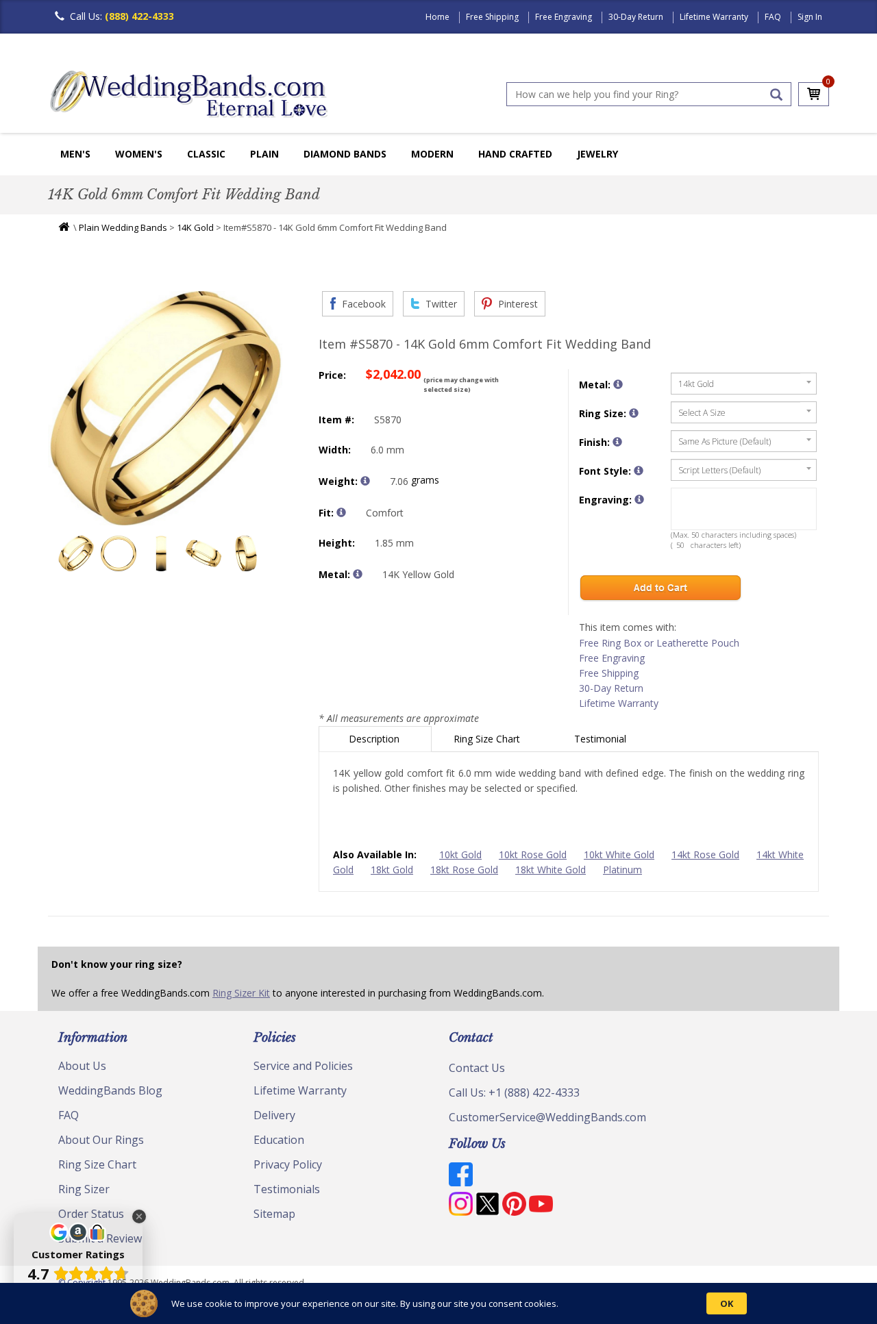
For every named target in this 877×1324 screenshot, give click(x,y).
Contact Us (477, 1067)
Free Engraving (563, 17)
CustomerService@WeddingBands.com (547, 1117)
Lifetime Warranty (714, 17)
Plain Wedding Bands (123, 227)
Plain (264, 153)
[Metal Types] (357, 574)
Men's (75, 153)
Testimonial (601, 738)
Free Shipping (492, 17)
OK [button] (726, 1303)
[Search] (776, 94)
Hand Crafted (515, 153)
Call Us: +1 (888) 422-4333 (514, 1092)
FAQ (773, 17)
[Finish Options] (617, 442)
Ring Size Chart (488, 738)
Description (375, 738)
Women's (138, 153)
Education (279, 1139)
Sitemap (274, 1213)
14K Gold (195, 227)
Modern (432, 153)
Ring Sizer (84, 1189)
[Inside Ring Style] (341, 512)
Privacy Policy (288, 1164)
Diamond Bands (345, 153)
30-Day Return (635, 17)
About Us (82, 1065)
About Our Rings (101, 1139)
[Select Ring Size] (634, 413)
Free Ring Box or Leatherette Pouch (659, 642)
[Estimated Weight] (365, 481)
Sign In (810, 17)
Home (437, 17)
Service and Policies (303, 1065)
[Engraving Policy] (638, 470)
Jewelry (597, 153)
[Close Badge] (139, 1216)
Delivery (274, 1115)
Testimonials (287, 1189)
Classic (206, 153)
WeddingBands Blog (110, 1090)
